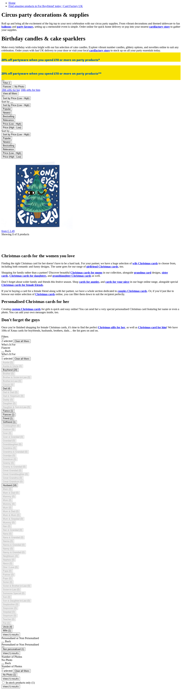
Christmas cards (45, 294)
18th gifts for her (10, 89)
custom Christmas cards (26, 309)
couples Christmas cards (132, 291)
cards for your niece (117, 281)
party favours (25, 26)
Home (12, 2)
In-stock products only (20, 682)
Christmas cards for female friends (22, 284)
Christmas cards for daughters (27, 275)
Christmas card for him (152, 327)
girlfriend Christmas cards (102, 266)
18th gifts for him (30, 89)
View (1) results (11, 634)
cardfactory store (159, 26)
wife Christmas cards (145, 263)
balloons (6, 26)
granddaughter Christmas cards (71, 275)
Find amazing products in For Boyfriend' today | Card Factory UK (46, 6)
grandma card (142, 272)
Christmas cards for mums (86, 272)
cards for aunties (89, 281)
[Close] (2, 338)
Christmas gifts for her (111, 327)
